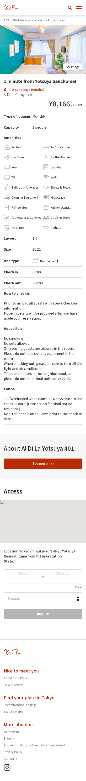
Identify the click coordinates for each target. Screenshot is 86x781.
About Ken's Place (15, 678)
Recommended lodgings (20, 705)
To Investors (11, 731)
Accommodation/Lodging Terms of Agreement (34, 745)
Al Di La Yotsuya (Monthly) (26, 89)
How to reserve (13, 685)
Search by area (13, 711)
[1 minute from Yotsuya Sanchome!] (11, 7)
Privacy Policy (13, 752)
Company (10, 758)
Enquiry (9, 738)
